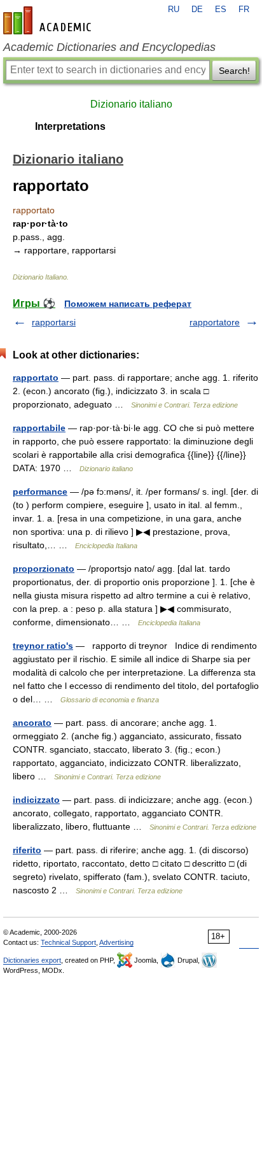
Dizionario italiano (131, 104)
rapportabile (39, 428)
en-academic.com (49, 20)
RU (173, 9)
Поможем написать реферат (127, 304)
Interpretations (70, 126)
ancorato (32, 723)
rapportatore (215, 322)
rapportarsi (54, 322)
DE (197, 9)
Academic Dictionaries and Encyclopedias (109, 47)
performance (40, 491)
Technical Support (68, 942)
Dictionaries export (32, 960)
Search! (234, 71)
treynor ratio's (43, 646)
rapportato (36, 377)
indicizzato (36, 800)
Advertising (116, 942)
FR (243, 9)
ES (220, 9)
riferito (27, 850)
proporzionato (43, 568)
